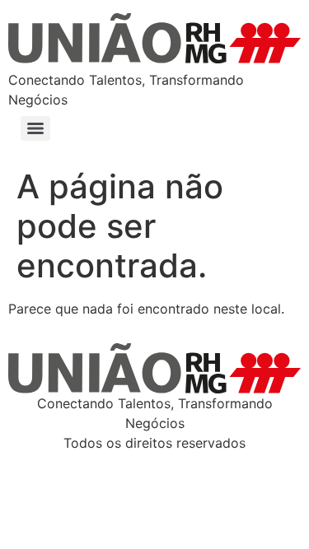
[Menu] (35, 128)
